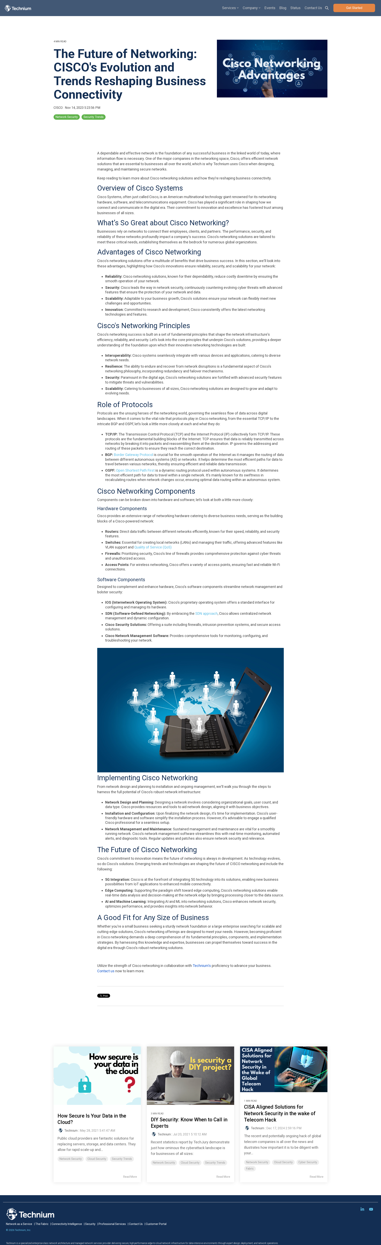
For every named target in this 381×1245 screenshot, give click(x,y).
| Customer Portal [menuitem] (155, 1224)
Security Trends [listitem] (122, 1159)
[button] (362, 1209)
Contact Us (313, 8)
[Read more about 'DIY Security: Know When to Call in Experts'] (190, 1075)
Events (270, 8)
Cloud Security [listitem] (97, 1159)
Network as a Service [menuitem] (19, 1224)
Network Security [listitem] (71, 1159)
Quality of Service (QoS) (153, 547)
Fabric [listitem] (250, 1168)
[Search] (326, 8)
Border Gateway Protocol (133, 455)
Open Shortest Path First (135, 470)
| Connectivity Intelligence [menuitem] (66, 1224)
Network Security (67, 117)
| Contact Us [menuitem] (135, 1224)
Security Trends (94, 117)
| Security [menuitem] (89, 1224)
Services (229, 8)
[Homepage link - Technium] (31, 1218)
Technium (71, 1130)
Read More (130, 1176)
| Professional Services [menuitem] (111, 1224)
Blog (282, 8)
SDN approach (206, 613)
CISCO (59, 108)
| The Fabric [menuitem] (41, 1224)
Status (295, 8)
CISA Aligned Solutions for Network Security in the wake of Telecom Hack (280, 1113)
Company (250, 8)
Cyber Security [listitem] (307, 1162)
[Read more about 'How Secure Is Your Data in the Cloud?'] (97, 1075)
